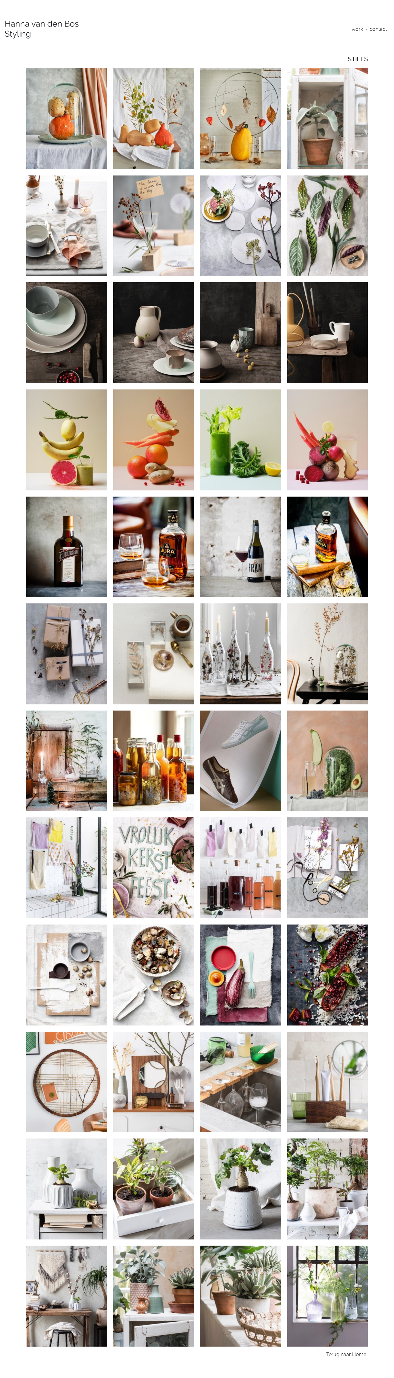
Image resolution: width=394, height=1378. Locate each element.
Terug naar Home (346, 1354)
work (357, 29)
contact (378, 29)
